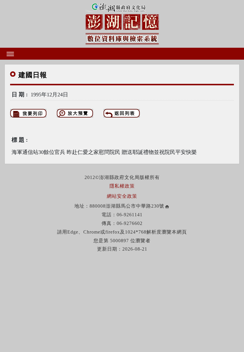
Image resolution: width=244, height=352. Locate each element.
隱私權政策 (122, 186)
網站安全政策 (122, 196)
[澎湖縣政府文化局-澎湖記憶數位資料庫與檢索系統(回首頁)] (122, 22)
